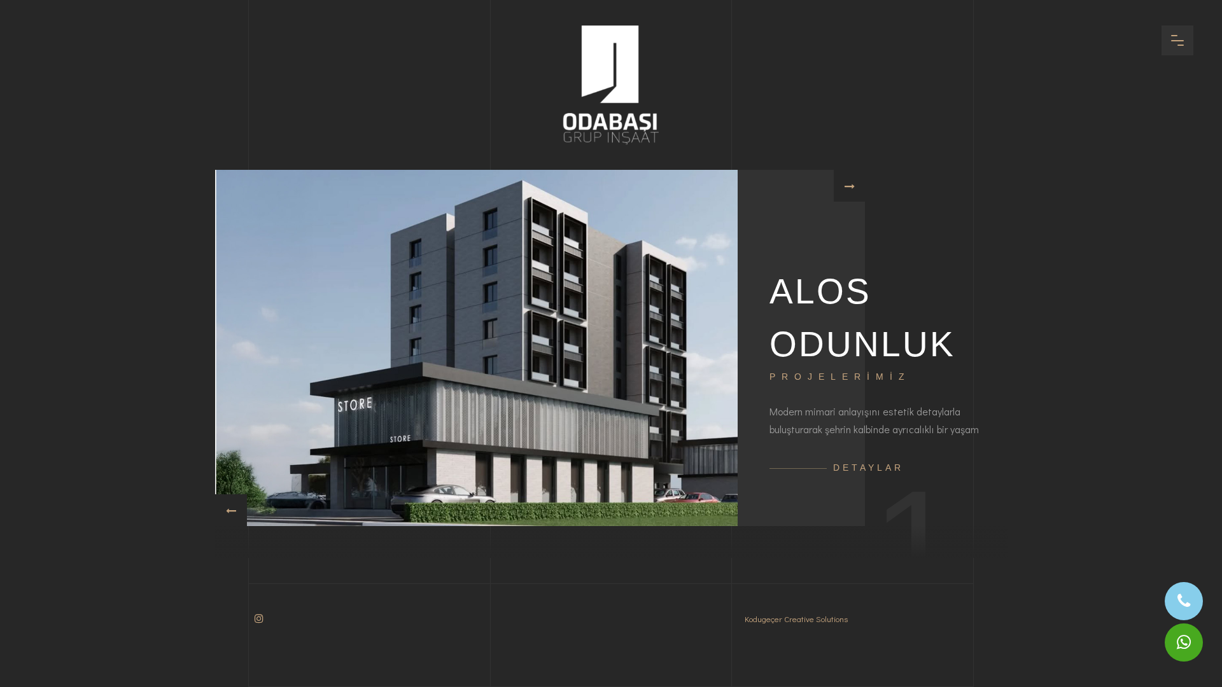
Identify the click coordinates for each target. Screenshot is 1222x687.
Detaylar (868, 467)
